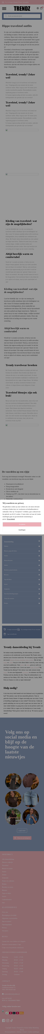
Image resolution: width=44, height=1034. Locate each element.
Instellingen (22, 530)
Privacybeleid (11, 519)
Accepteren (22, 524)
